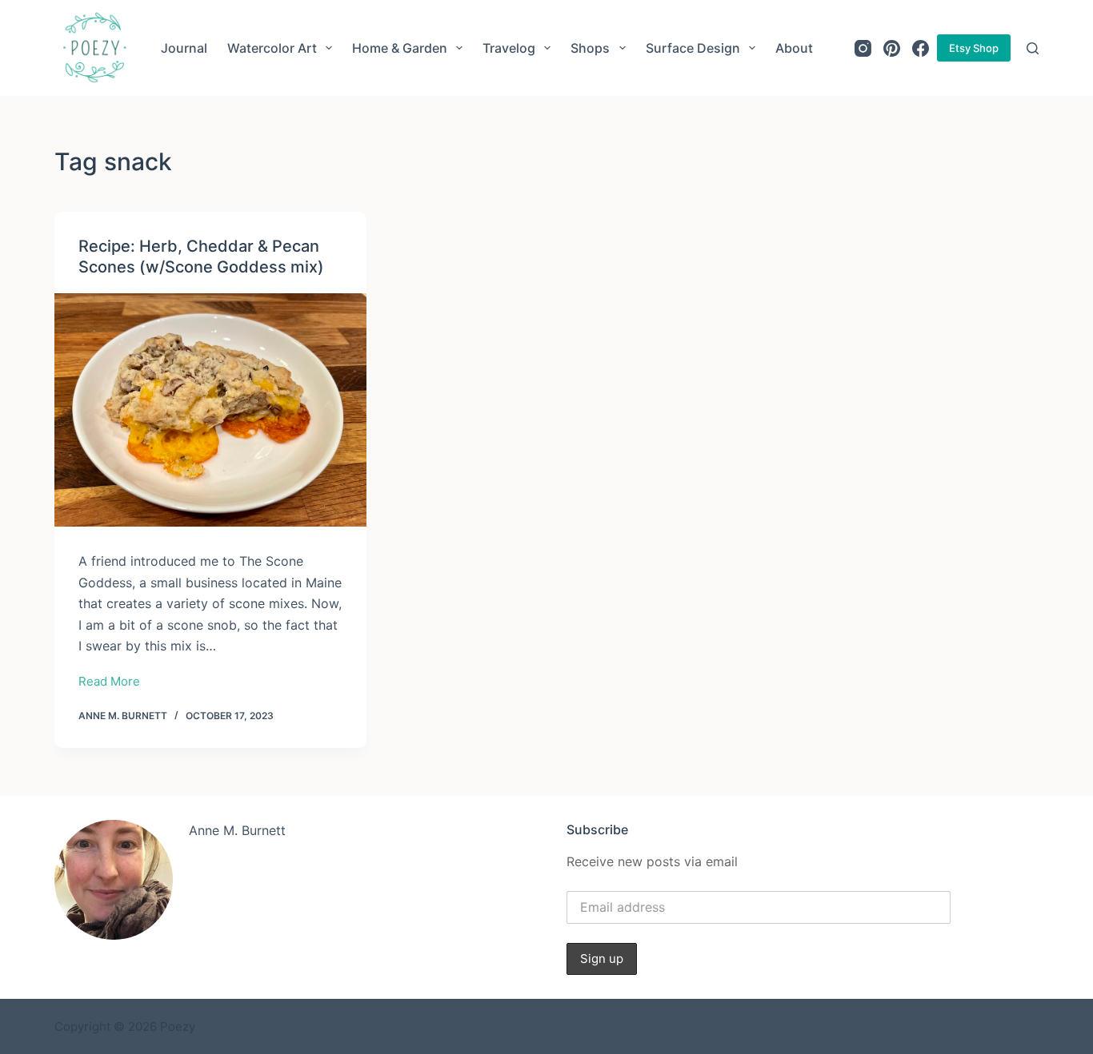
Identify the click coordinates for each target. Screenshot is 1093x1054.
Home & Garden (399, 48)
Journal (184, 48)
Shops (590, 48)
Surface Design (693, 48)
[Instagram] (863, 48)
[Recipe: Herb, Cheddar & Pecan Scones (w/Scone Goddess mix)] (210, 410)
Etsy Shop (974, 48)
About (794, 48)
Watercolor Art (272, 48)
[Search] (1033, 48)
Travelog (508, 48)
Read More (109, 683)
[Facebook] (920, 48)
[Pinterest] (891, 48)
